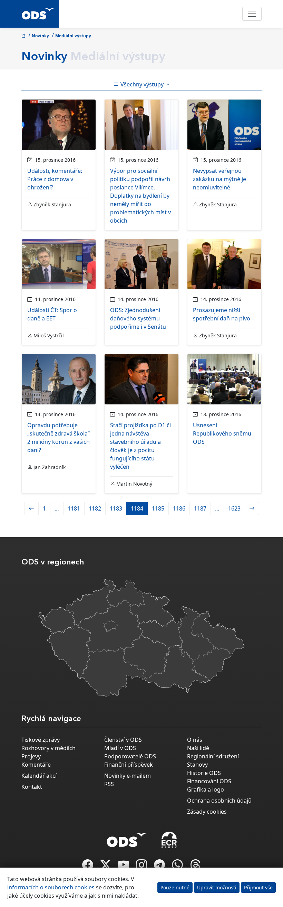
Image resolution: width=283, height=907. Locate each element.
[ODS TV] (124, 867)
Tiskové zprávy (40, 740)
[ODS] (127, 838)
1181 (74, 508)
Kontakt (31, 787)
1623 (234, 508)
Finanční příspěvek (128, 764)
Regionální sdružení (213, 756)
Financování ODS (209, 781)
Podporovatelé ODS (130, 756)
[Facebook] (88, 867)
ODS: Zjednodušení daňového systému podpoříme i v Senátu (138, 318)
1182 (95, 508)
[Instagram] (142, 867)
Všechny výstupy (142, 84)
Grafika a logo (205, 789)
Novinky (40, 36)
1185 (158, 508)
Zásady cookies (207, 811)
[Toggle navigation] (252, 14)
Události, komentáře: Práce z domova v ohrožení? (54, 179)
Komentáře (36, 764)
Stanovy (197, 764)
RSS (109, 784)
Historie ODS (204, 773)
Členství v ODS (123, 740)
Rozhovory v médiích (48, 748)
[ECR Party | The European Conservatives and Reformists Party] (169, 840)
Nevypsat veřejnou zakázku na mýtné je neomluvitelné (219, 179)
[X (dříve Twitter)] (106, 867)
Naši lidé (198, 748)
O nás (194, 740)
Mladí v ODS (120, 748)
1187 (200, 508)
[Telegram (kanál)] (160, 867)
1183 (116, 508)
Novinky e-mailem (127, 775)
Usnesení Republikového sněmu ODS (222, 433)
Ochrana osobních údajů (219, 800)
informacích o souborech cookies (51, 887)
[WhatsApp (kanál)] (178, 867)
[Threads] (195, 867)
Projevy (31, 756)
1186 (179, 508)
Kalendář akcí (39, 775)
